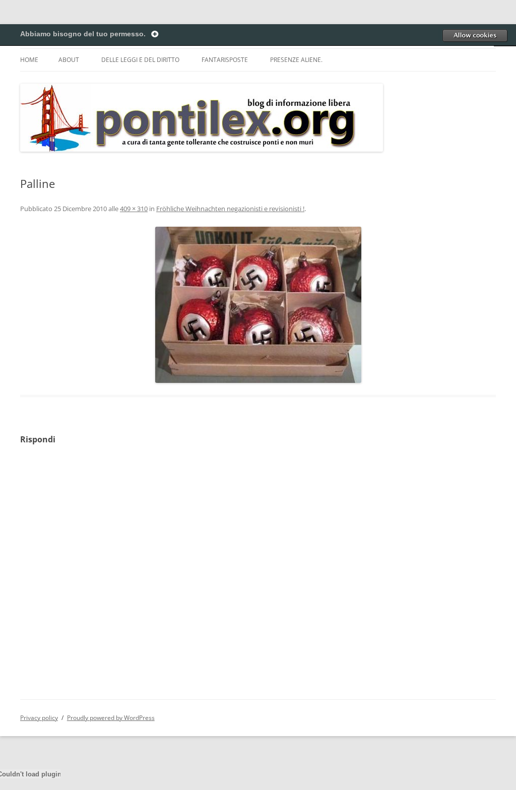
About (68, 59)
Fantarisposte (225, 59)
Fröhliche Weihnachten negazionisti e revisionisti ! (230, 208)
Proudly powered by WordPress (111, 717)
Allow (474, 35)
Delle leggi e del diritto (140, 59)
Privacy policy (39, 717)
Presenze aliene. (296, 59)
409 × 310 (134, 208)
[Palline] (258, 305)
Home (29, 59)
